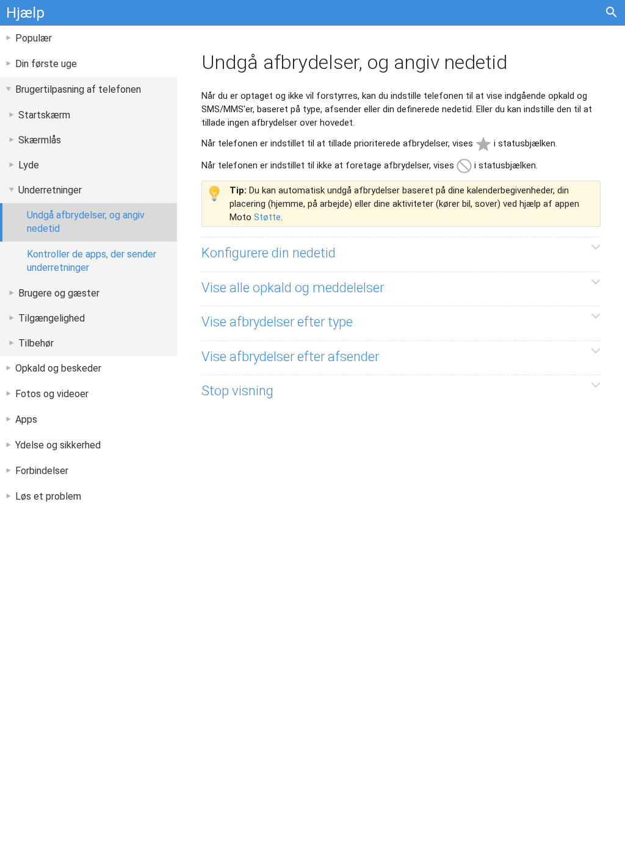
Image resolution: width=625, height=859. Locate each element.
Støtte (267, 217)
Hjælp (25, 13)
